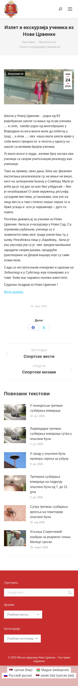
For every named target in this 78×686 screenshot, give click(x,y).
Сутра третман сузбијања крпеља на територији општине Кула (49, 512)
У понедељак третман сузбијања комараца (46, 408)
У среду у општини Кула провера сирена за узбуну (49, 456)
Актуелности (15, 73)
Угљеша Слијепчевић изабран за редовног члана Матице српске (50, 537)
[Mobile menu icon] (70, 9)
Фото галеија (13, 292)
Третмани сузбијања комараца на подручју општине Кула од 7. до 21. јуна (49, 484)
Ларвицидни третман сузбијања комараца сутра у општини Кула (51, 434)
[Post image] (15, 412)
